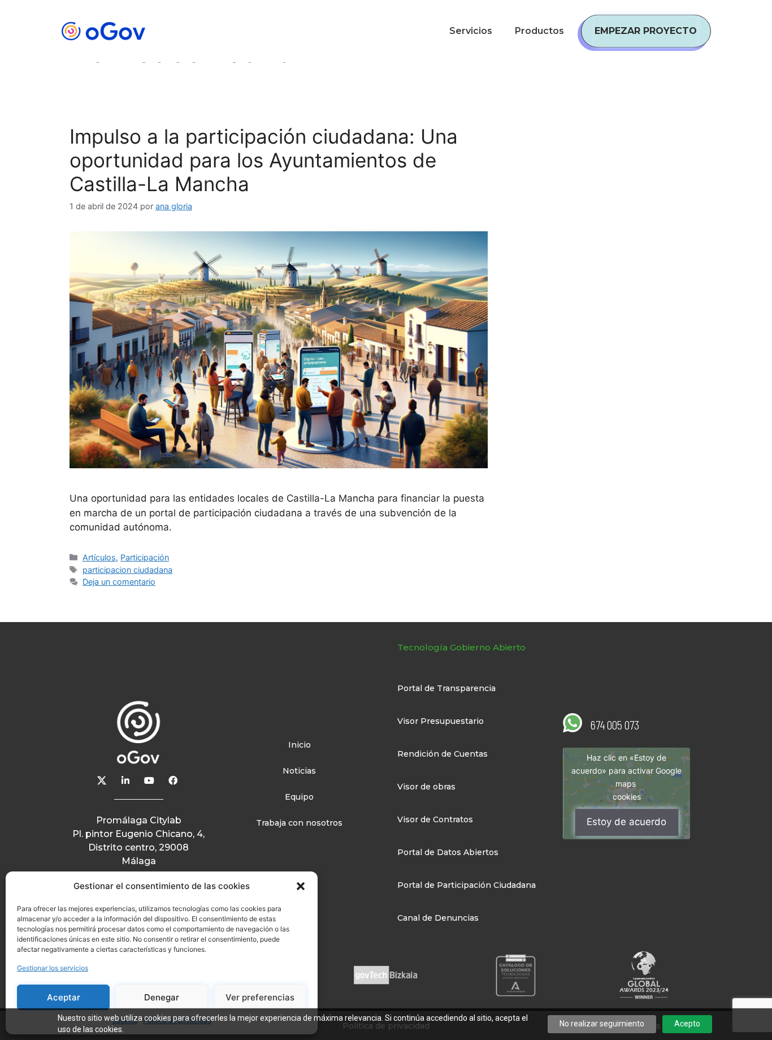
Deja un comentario (119, 581)
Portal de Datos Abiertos (447, 852)
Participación (144, 557)
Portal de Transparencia (446, 688)
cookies (627, 797)
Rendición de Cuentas (442, 754)
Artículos (99, 557)
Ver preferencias (259, 997)
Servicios (470, 30)
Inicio (299, 745)
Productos (539, 30)
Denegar (161, 997)
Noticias (299, 771)
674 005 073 (615, 724)
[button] (300, 886)
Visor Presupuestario (440, 721)
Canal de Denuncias (438, 918)
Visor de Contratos (435, 819)
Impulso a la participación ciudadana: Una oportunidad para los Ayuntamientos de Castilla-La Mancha (264, 160)
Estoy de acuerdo (626, 822)
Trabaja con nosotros (299, 823)
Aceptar (63, 997)
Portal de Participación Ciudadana (466, 885)
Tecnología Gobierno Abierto (461, 647)
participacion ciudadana (127, 570)
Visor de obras (426, 787)
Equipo (299, 797)
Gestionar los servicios (52, 968)
